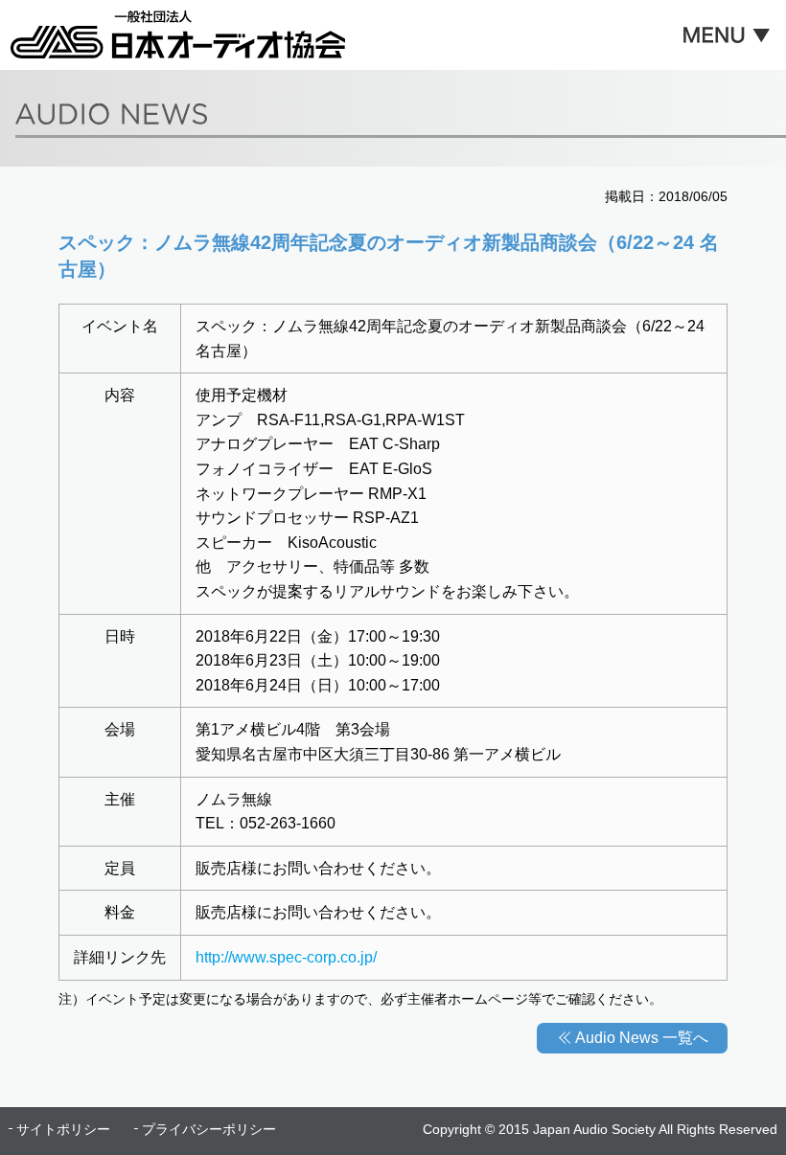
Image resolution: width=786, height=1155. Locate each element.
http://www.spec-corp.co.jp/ (286, 957)
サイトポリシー (63, 1129)
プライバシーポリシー (209, 1129)
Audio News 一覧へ (641, 1038)
